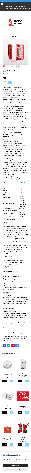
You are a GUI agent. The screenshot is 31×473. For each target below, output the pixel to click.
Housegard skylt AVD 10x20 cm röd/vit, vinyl (23, 407)
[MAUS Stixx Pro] (15, 52)
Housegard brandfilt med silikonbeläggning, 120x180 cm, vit (23, 375)
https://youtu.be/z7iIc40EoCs (16, 183)
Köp (10, 83)
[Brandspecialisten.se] (15, 23)
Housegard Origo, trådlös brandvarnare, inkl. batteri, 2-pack (7, 407)
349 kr (23, 377)
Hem (4, 36)
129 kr (23, 409)
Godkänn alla (15, 465)
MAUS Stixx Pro (14, 36)
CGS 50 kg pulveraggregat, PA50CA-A (23, 439)
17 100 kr (7, 441)
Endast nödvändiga (15, 469)
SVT (4, 305)
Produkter (8, 36)
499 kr (8, 409)
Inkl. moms (3, 1)
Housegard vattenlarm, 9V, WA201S (8, 375)
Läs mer (4, 380)
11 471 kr (23, 441)
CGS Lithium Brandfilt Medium (7, 439)
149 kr (7, 377)
